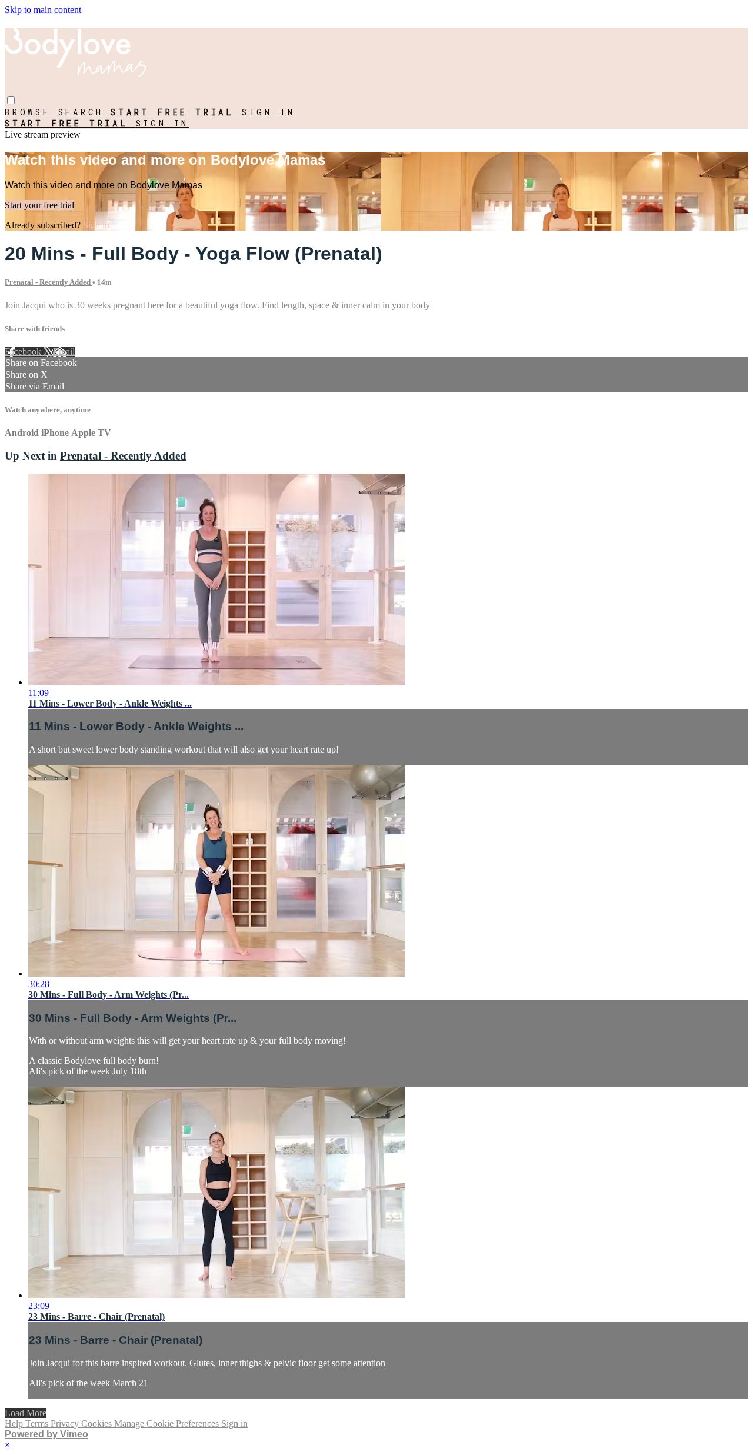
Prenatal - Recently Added (48, 282)
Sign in (268, 112)
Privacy (66, 1424)
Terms (38, 1424)
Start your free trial (39, 205)
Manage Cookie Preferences (167, 1424)
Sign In (162, 123)
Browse (31, 112)
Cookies (97, 1424)
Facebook (24, 352)
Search (84, 112)
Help (15, 1424)
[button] (11, 100)
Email (64, 352)
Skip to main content (43, 10)
